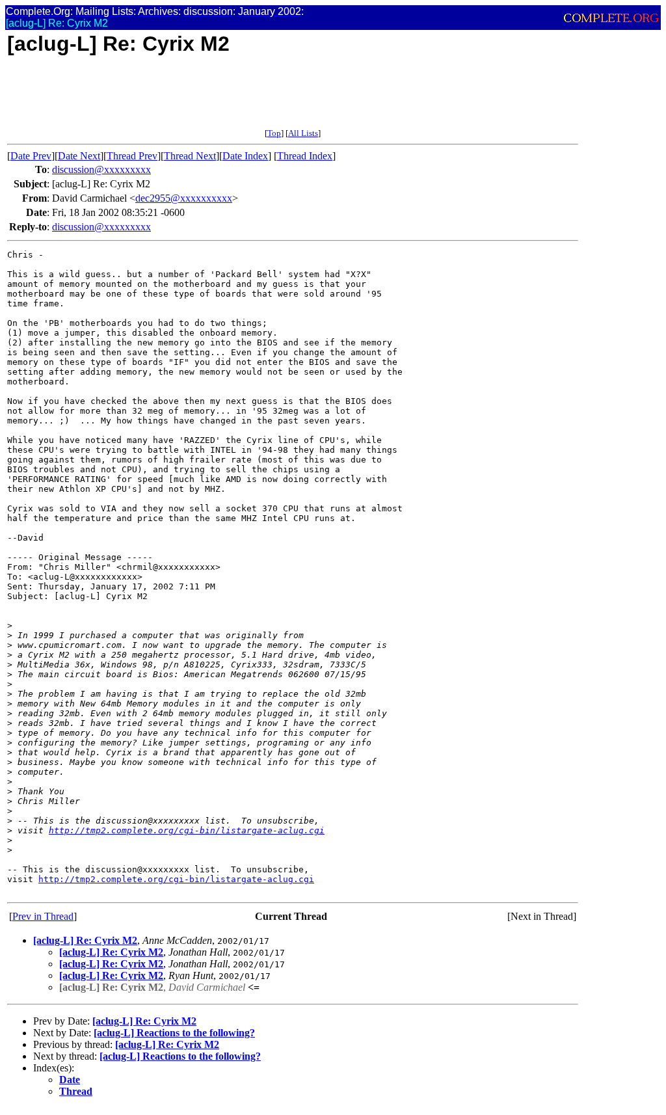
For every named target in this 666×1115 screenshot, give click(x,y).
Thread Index (304, 155)
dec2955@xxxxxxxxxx (183, 198)
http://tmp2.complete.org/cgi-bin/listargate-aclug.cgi (187, 830)
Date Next (79, 155)
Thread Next (190, 155)
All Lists (303, 133)
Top (274, 133)
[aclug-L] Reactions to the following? (174, 1032)
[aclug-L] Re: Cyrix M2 (85, 940)
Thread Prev (132, 155)
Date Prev (30, 155)
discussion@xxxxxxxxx (101, 169)
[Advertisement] (244, 99)
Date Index (245, 155)
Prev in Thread (42, 916)
